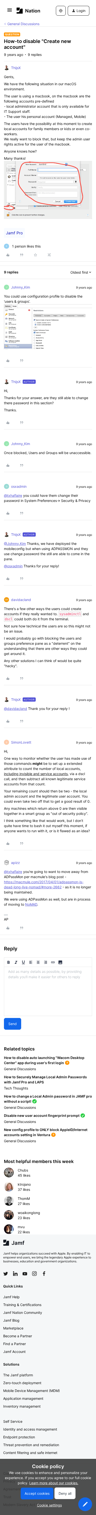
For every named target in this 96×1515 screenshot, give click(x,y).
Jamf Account (14, 1351)
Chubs (23, 1170)
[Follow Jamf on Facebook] (44, 1273)
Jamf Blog (11, 1320)
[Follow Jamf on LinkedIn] (15, 1273)
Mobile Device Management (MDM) (31, 1391)
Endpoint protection (19, 1437)
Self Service (12, 1421)
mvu (21, 1227)
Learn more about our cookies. (53, 1483)
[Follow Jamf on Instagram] (34, 1273)
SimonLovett (21, 742)
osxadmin (19, 486)
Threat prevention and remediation (31, 1445)
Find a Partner (14, 1344)
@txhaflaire (13, 495)
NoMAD (31, 904)
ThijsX (16, 68)
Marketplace (13, 1328)
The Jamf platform (18, 1375)
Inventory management (22, 1406)
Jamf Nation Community (22, 1312)
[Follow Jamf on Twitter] (5, 1274)
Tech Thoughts (16, 1088)
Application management (23, 1398)
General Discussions (23, 24)
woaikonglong (29, 1213)
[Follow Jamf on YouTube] (24, 1273)
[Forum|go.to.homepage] (28, 11)
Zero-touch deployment (22, 1383)
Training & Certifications (22, 1305)
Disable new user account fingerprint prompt (42, 1115)
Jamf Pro (14, 232)
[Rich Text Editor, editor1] (48, 991)
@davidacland (15, 708)
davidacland (21, 600)
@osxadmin (13, 566)
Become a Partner (17, 1336)
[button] (10, 12)
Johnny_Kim (20, 287)
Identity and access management (30, 1429)
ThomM (24, 1198)
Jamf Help (11, 1297)
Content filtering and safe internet (30, 1453)
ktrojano (24, 1184)
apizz (15, 863)
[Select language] (61, 11)
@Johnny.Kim (15, 543)
